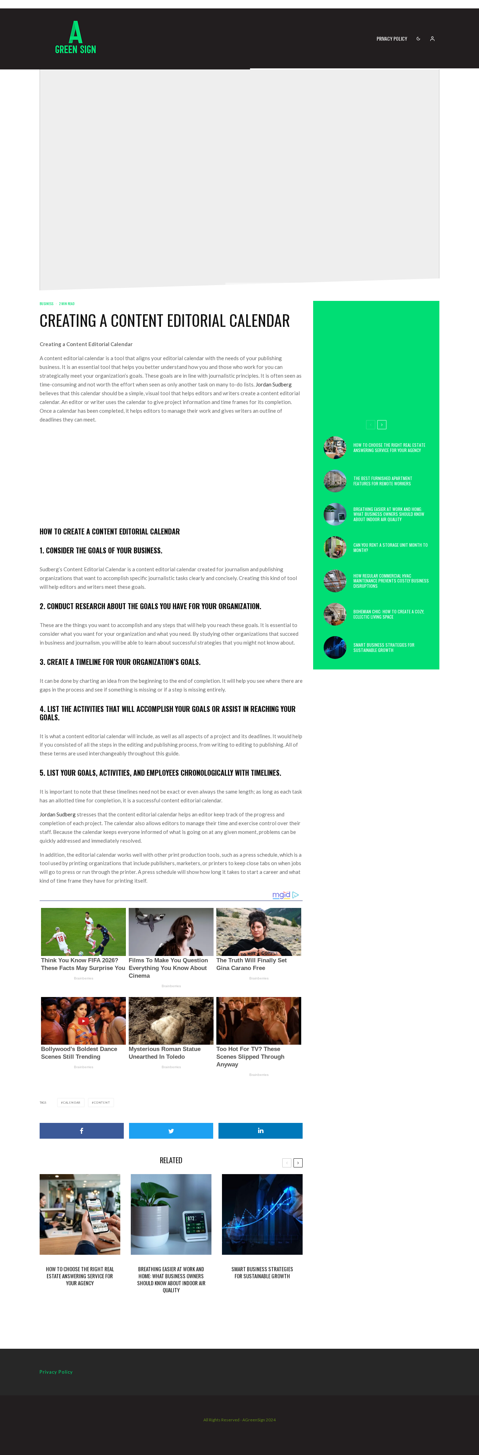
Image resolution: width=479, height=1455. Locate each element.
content (102, 1102)
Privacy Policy (392, 38)
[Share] (82, 1131)
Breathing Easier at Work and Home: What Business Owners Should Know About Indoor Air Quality (171, 1279)
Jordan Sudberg (274, 384)
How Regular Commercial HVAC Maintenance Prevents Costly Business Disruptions (391, 580)
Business (46, 303)
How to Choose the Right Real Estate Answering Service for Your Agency (80, 1275)
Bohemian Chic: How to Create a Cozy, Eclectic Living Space (388, 614)
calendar (72, 1102)
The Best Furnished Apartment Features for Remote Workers (382, 481)
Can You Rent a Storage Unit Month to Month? (390, 548)
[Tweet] (171, 1131)
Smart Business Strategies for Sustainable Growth (262, 1272)
